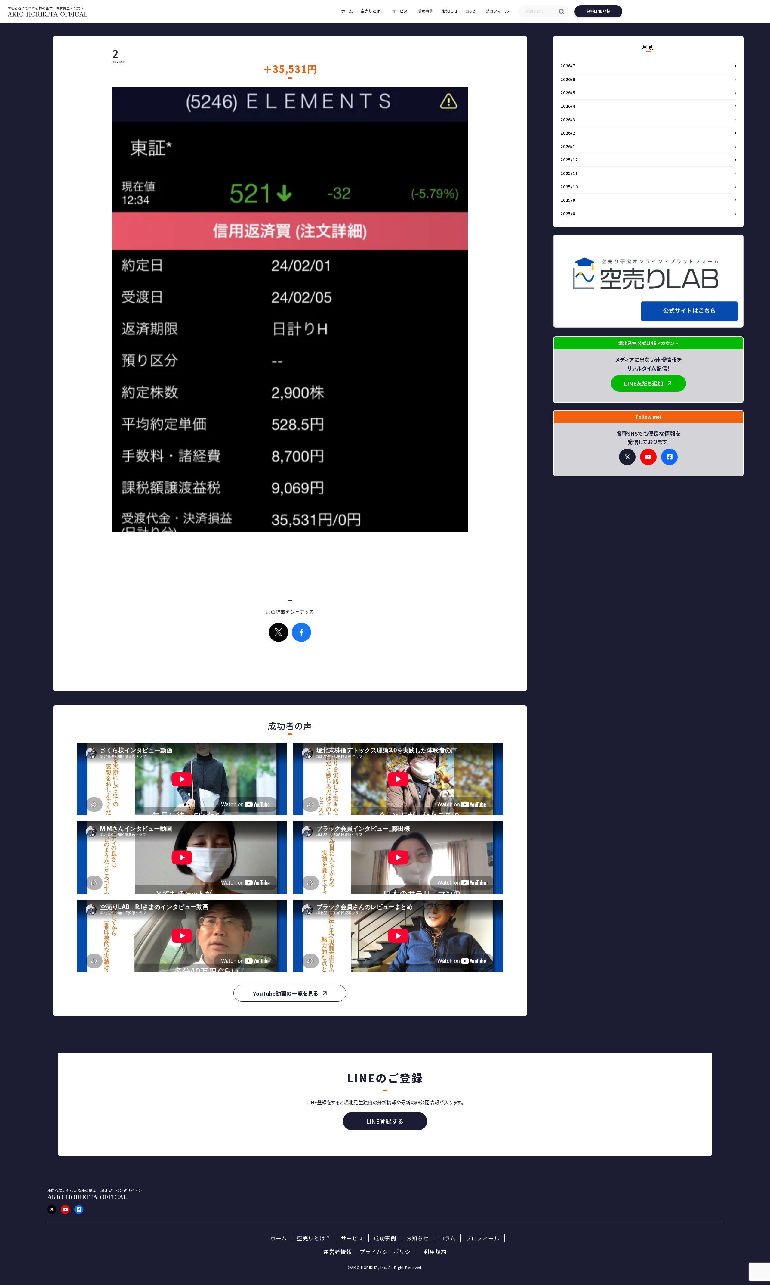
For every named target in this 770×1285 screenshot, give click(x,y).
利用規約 (435, 1251)
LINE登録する (385, 1121)
